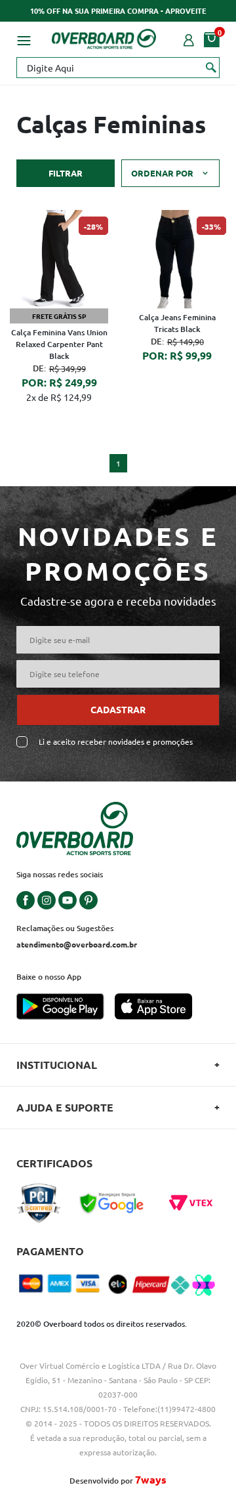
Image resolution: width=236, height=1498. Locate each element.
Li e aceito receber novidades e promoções (116, 742)
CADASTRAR (118, 709)
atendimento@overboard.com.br (76, 944)
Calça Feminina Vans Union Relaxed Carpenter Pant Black (59, 344)
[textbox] (118, 67)
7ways (151, 1479)
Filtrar (66, 172)
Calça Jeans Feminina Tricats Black (177, 323)
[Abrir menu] (23, 39)
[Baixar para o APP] (65, 1007)
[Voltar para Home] (104, 36)
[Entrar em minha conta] (189, 38)
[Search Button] (211, 67)
